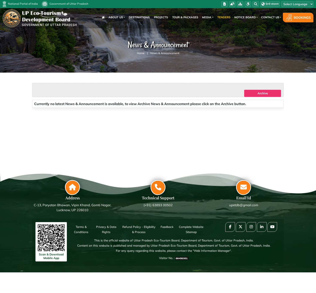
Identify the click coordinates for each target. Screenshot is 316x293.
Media (206, 17)
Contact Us (270, 17)
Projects (161, 17)
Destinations (139, 17)
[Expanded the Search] (255, 4)
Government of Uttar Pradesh (68, 3)
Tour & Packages (185, 17)
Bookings (302, 17)
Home (140, 53)
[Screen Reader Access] (232, 4)
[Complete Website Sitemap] (240, 4)
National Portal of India (22, 3)
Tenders (223, 17)
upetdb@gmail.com (243, 205)
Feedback (167, 227)
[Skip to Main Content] (224, 4)
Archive (263, 93)
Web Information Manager (212, 250)
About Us (116, 17)
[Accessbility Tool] (248, 4)
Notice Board (245, 17)
